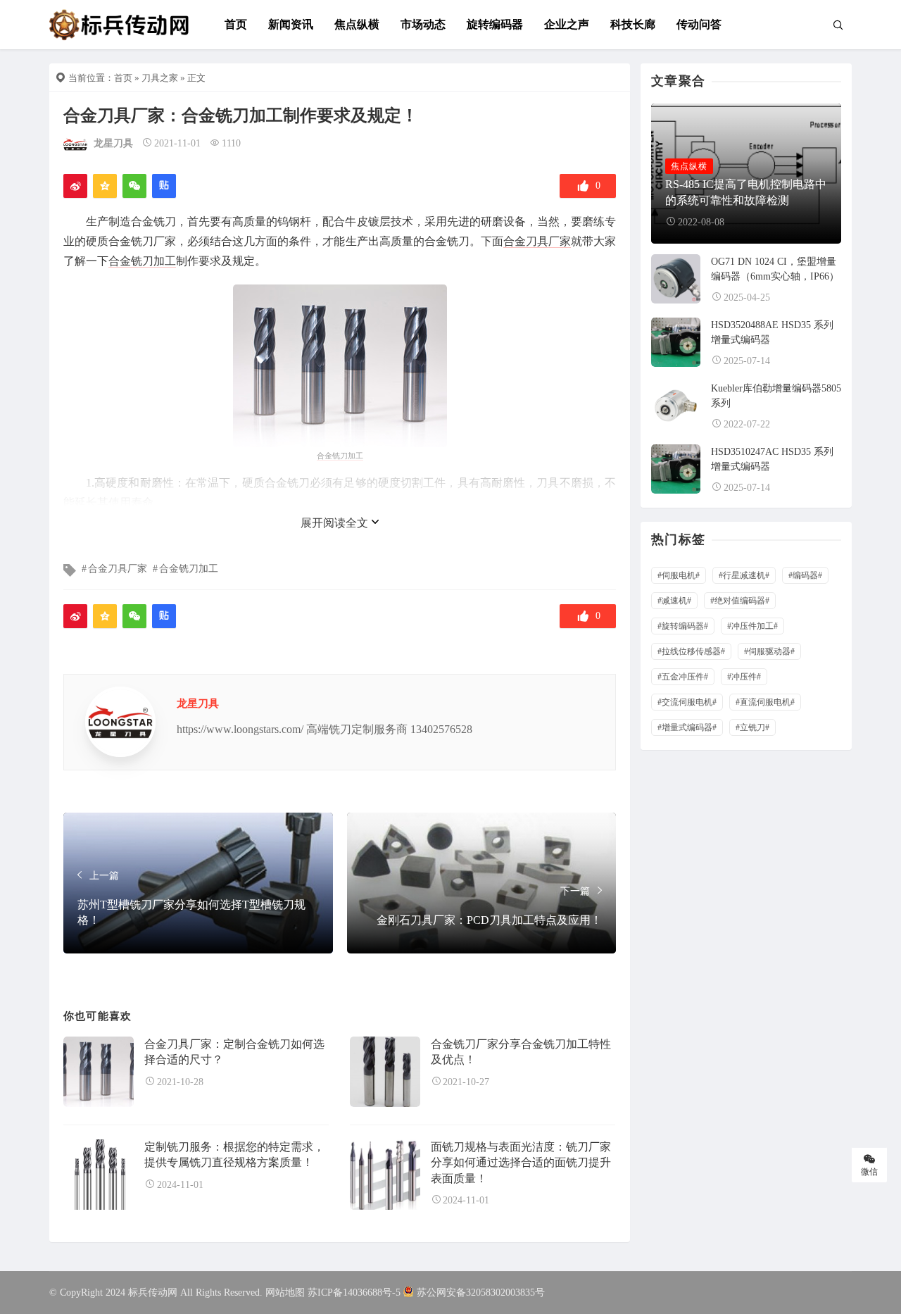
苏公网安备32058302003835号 (481, 1292)
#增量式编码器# (687, 727)
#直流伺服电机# (765, 702)
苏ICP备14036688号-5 (354, 1292)
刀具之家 (159, 78)
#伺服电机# (678, 575)
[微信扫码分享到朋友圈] (134, 186)
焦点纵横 (356, 24)
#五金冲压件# (682, 677)
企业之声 (566, 24)
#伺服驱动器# (769, 651)
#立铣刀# (752, 727)
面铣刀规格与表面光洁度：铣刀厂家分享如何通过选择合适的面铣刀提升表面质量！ (521, 1162)
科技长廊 (632, 24)
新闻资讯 (290, 24)
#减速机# (674, 601)
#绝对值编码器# (739, 601)
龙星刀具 (113, 143)
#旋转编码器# (682, 626)
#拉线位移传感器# (691, 651)
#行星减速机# (744, 575)
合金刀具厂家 (537, 241)
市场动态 (423, 24)
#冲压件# (744, 677)
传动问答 (699, 24)
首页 (236, 24)
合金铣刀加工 (142, 261)
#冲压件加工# (752, 626)
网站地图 (285, 1292)
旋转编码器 (495, 24)
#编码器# (805, 575)
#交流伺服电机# (687, 702)
